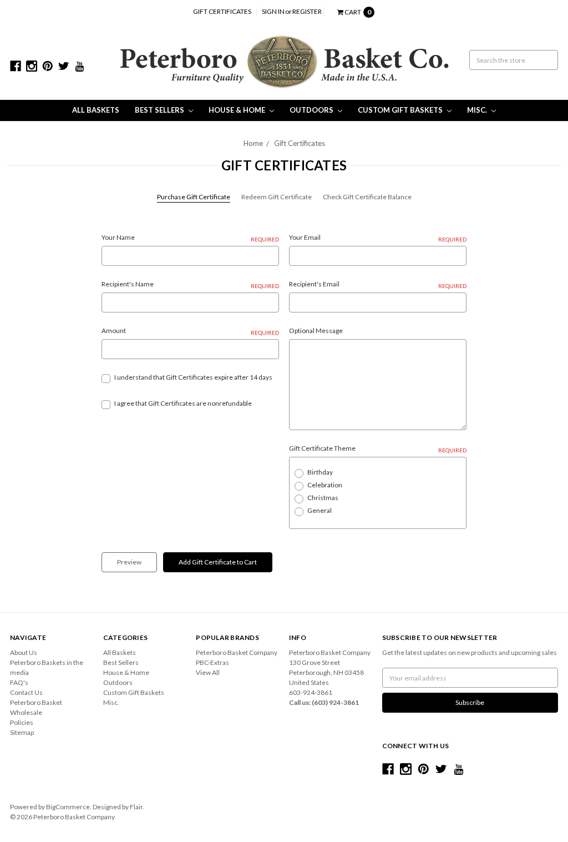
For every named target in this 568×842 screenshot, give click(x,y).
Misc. (478, 109)
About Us (23, 652)
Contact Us (26, 692)
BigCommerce (68, 807)
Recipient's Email (377, 284)
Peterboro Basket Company (236, 652)
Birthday (320, 472)
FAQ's (19, 682)
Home (253, 143)
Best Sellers (160, 109)
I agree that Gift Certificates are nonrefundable (183, 403)
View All (208, 672)
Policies (21, 722)
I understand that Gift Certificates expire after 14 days (193, 377)
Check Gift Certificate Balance (367, 197)
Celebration (324, 485)
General (319, 510)
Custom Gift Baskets (401, 109)
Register (307, 11)
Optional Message (316, 330)
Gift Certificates (222, 11)
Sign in (273, 11)
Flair (136, 807)
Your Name (190, 238)
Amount (190, 331)
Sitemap (22, 732)
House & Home (238, 109)
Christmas (322, 497)
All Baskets (95, 109)
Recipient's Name (190, 284)
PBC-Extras (212, 662)
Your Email (377, 238)
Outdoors (312, 109)
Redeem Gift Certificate (276, 197)
